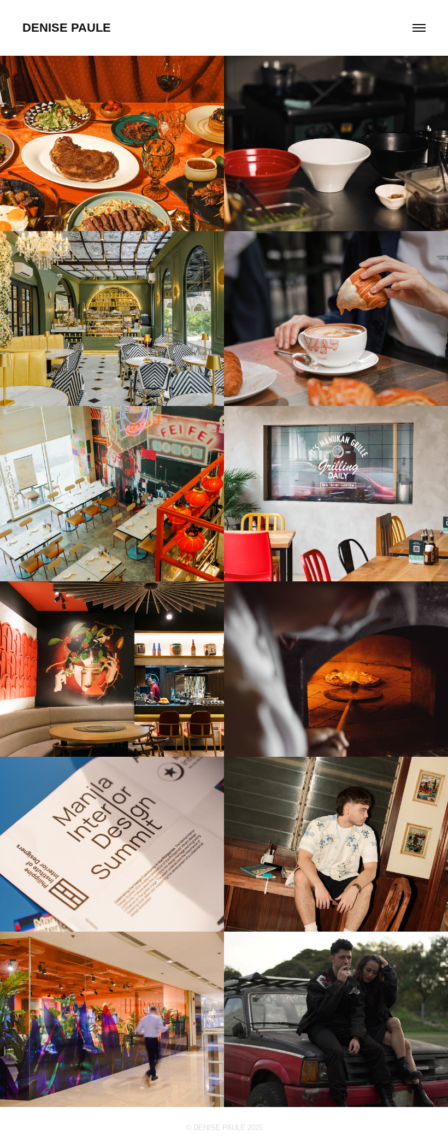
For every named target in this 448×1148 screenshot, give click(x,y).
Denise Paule (66, 27)
